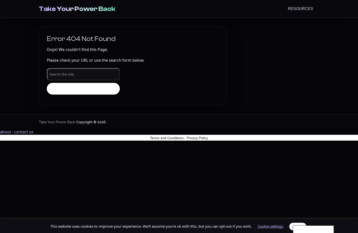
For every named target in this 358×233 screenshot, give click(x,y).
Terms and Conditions (167, 138)
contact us (23, 132)
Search (83, 89)
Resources (300, 9)
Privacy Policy (197, 138)
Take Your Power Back (77, 8)
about (5, 132)
